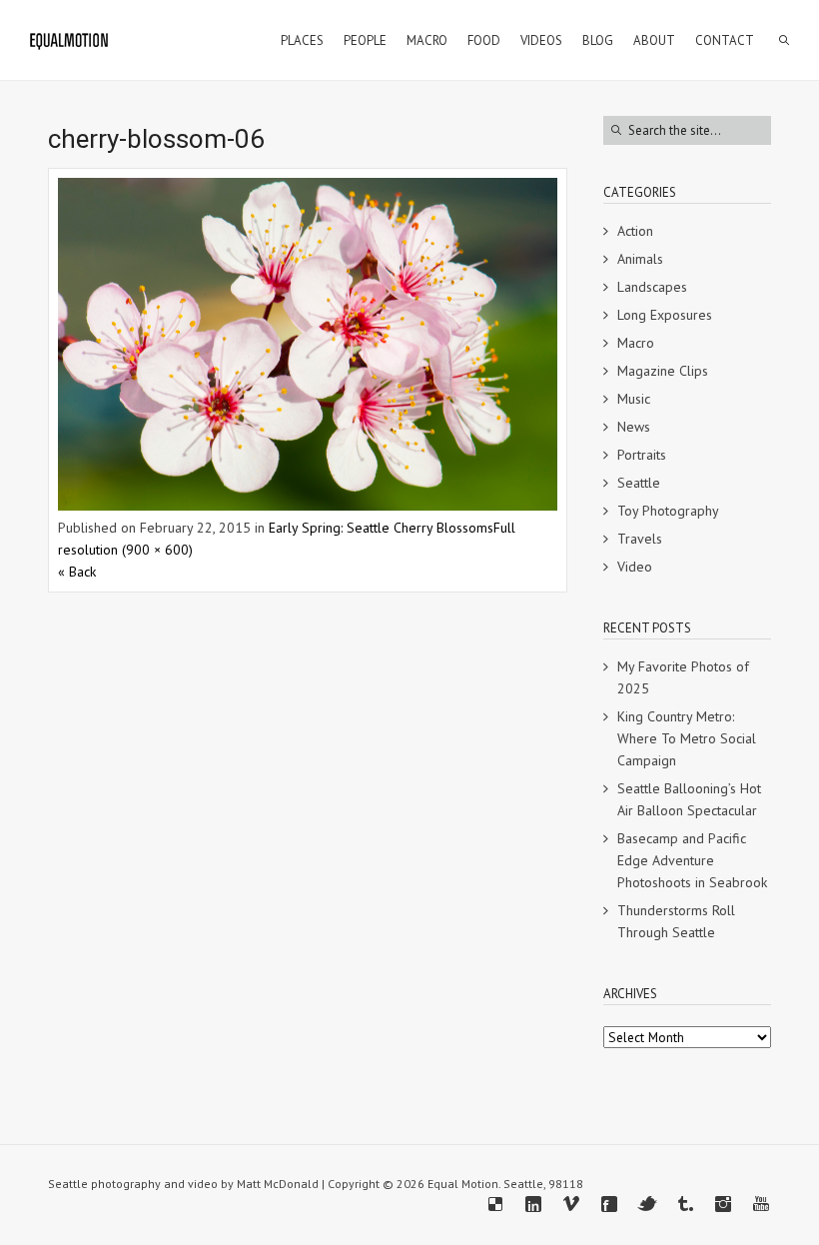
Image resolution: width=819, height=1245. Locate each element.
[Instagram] (723, 1204)
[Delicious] (495, 1204)
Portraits (641, 455)
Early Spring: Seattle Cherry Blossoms (381, 528)
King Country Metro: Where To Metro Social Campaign (686, 738)
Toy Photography (668, 511)
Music (633, 399)
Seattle (638, 483)
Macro (635, 343)
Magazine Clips (662, 371)
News (633, 427)
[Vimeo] (571, 1204)
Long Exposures (664, 315)
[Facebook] (609, 1204)
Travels (639, 539)
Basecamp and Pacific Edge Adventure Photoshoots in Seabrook (692, 860)
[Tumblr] (685, 1204)
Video (634, 567)
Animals (640, 259)
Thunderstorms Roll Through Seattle (676, 921)
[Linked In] (533, 1204)
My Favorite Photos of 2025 (683, 677)
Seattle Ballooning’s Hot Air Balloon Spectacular (689, 799)
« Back (77, 572)
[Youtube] (761, 1204)
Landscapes (652, 287)
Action (635, 231)
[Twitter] (647, 1204)
